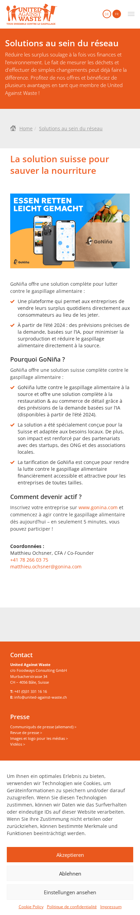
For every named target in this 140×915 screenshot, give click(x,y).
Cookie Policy (31, 907)
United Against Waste (31, 14)
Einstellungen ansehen (70, 892)
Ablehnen (70, 873)
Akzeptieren (70, 854)
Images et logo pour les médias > (39, 738)
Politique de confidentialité (72, 907)
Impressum (111, 907)
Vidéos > (17, 744)
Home (26, 128)
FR (117, 14)
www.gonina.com (98, 507)
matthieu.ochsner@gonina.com (46, 566)
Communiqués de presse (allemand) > (43, 726)
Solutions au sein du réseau (71, 128)
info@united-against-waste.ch (40, 697)
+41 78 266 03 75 (29, 559)
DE (107, 14)
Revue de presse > (26, 732)
